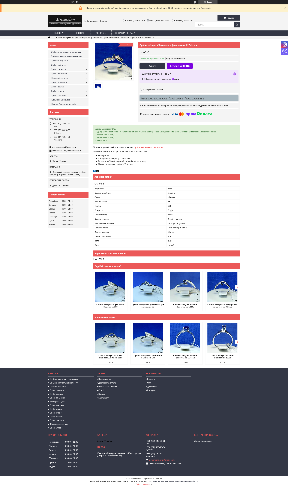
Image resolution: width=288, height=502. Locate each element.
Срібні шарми (57, 86)
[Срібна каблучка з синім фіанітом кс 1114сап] (185, 338)
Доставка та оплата (107, 383)
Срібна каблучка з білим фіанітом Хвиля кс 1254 (110, 356)
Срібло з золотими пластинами (66, 52)
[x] (97, 171)
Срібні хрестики (58, 95)
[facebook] (94, 171)
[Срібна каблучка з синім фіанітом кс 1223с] (222, 338)
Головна (58, 33)
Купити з (174, 66)
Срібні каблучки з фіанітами (87, 37)
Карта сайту (103, 398)
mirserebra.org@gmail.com (64, 147)
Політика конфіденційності (186, 481)
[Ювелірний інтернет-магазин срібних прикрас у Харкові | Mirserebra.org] (65, 26)
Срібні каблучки (63, 37)
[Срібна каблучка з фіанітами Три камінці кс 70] (148, 287)
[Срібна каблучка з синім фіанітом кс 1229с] (185, 287)
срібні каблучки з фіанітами (148, 147)
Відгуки (101, 394)
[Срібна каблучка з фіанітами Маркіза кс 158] (110, 287)
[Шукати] (237, 24)
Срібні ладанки (56, 416)
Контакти (101, 33)
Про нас (79, 33)
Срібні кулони (57, 91)
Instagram (151, 390)
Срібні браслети (59, 82)
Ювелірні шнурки (59, 78)
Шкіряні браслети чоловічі (63, 104)
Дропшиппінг (153, 386)
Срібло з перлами (59, 60)
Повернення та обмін (107, 386)
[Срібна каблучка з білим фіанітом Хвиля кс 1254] (110, 338)
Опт (149, 383)
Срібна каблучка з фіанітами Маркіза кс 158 (110, 306)
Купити (152, 66)
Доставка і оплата (125, 33)
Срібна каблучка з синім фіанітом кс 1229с (185, 306)
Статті (101, 390)
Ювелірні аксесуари (60, 100)
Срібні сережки (58, 69)
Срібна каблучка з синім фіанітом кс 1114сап (185, 356)
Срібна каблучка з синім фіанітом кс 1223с (222, 356)
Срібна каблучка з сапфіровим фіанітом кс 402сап (222, 306)
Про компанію (104, 379)
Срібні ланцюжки (59, 73)
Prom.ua (158, 479)
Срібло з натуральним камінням (66, 56)
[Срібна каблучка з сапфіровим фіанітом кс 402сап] (222, 287)
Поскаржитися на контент (163, 481)
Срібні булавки (56, 428)
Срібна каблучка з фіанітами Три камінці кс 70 (148, 306)
